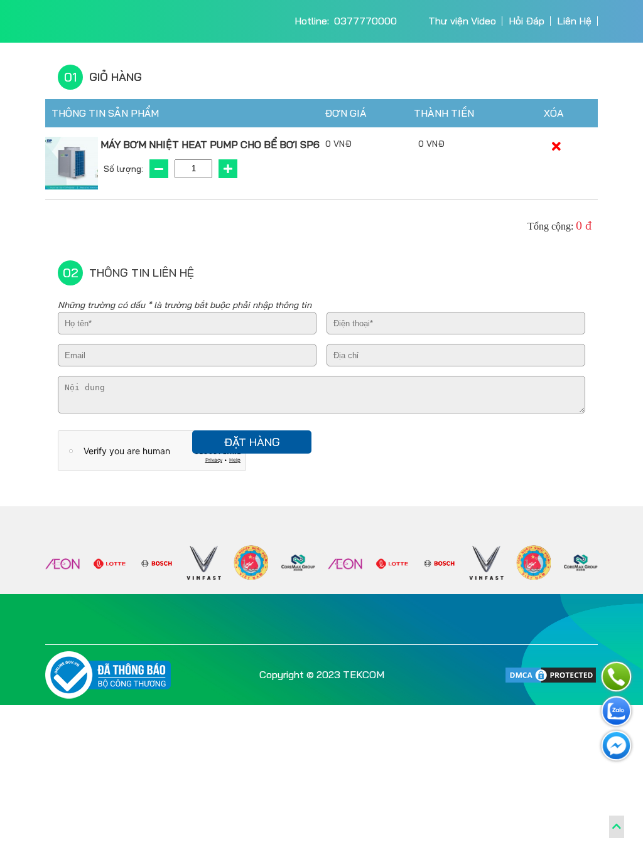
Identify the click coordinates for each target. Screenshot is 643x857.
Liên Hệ (574, 20)
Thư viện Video (462, 20)
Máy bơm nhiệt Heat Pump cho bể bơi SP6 (210, 144)
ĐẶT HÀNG (252, 442)
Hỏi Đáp (526, 20)
